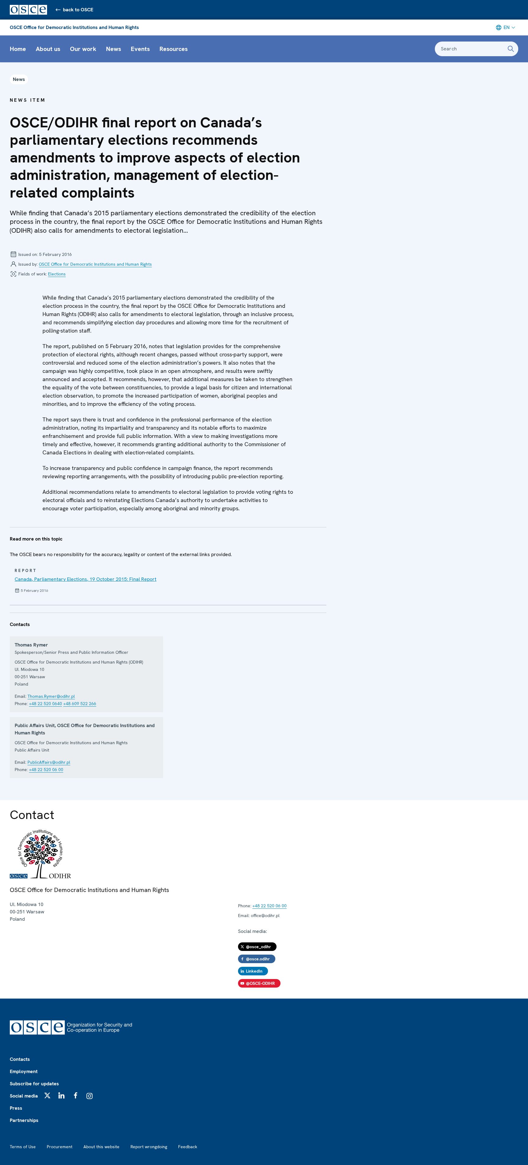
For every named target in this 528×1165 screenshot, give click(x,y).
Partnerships (24, 1120)
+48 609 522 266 (79, 703)
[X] (47, 1095)
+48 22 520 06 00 (46, 769)
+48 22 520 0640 (45, 703)
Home (18, 49)
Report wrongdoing (148, 1146)
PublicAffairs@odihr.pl (49, 762)
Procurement (59, 1146)
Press (16, 1108)
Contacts (20, 1059)
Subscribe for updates (34, 1083)
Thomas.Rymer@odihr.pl (51, 696)
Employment (24, 1071)
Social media (24, 1096)
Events (140, 49)
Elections (57, 274)
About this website (101, 1146)
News (113, 49)
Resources (174, 49)
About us (48, 49)
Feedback (187, 1146)
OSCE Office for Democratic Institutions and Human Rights (74, 27)
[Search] (511, 49)
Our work (83, 49)
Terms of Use (23, 1146)
